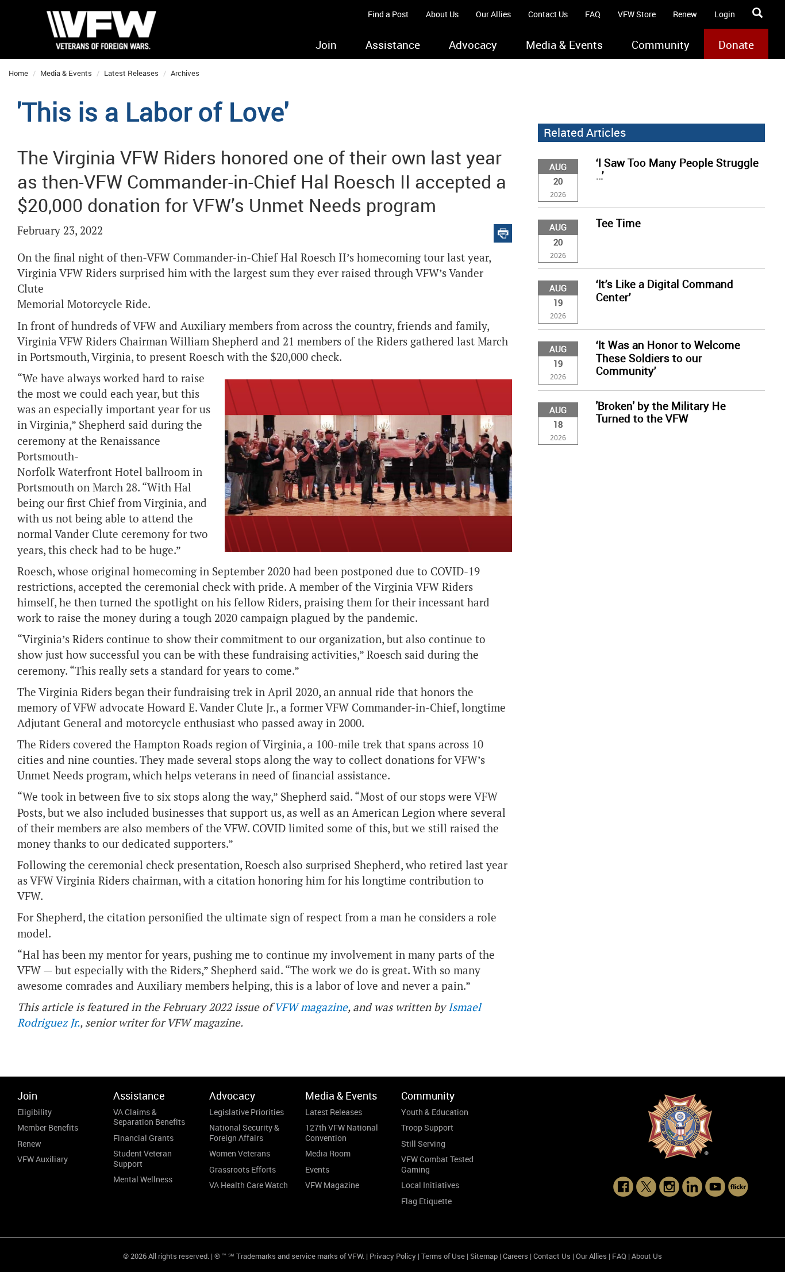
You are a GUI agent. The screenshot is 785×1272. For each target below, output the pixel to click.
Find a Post (388, 14)
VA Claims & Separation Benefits (149, 1117)
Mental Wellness (142, 1179)
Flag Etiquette (426, 1201)
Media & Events (564, 44)
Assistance (392, 44)
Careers (515, 1256)
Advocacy (473, 44)
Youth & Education (434, 1111)
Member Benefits (47, 1127)
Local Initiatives (430, 1184)
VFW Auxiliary (42, 1159)
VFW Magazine (332, 1184)
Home (18, 73)
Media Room (328, 1153)
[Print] (503, 231)
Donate (736, 44)
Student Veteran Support (142, 1158)
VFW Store (637, 14)
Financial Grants (143, 1137)
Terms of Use (443, 1256)
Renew (685, 14)
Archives (185, 73)
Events (317, 1169)
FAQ (593, 14)
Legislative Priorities (246, 1111)
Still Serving (423, 1143)
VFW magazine (311, 1007)
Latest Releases (131, 73)
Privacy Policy (393, 1256)
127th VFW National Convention (341, 1132)
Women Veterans (239, 1153)
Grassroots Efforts (242, 1169)
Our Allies (493, 14)
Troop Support (427, 1127)
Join (326, 44)
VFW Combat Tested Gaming (437, 1164)
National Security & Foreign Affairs (244, 1132)
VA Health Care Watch (248, 1184)
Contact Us (548, 14)
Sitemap (484, 1256)
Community (661, 44)
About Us (442, 14)
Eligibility (34, 1111)
